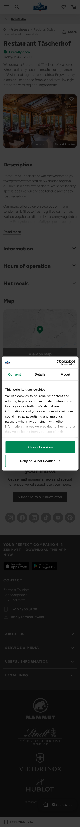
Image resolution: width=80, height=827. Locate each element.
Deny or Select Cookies (37, 461)
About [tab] (65, 374)
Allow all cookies (40, 447)
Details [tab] (40, 374)
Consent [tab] (14, 374)
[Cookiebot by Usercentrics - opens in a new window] (57, 362)
